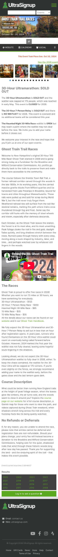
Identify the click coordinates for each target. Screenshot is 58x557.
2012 (5, 487)
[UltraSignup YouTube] (32, 533)
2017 (45, 480)
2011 (18, 487)
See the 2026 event (48, 62)
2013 (45, 484)
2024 (18, 477)
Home (8, 550)
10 (36, 80)
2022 (45, 477)
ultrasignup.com (19, 522)
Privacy (36, 553)
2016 (5, 484)
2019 (18, 480)
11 (39, 80)
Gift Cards (18, 550)
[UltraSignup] (19, 4)
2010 (31, 487)
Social (42, 47)
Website (9, 47)
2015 (18, 484)
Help (41, 550)
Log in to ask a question (27, 493)
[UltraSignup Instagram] (46, 533)
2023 (31, 477)
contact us (17, 518)
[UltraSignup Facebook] (39, 533)
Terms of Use (25, 553)
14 (47, 80)
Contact (49, 550)
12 (42, 80)
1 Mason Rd (8, 23)
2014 (31, 484)
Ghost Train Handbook (32, 321)
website (6, 321)
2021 (5, 480)
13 (45, 80)
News (27, 550)
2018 (31, 480)
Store (34, 550)
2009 (45, 487)
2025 (5, 477)
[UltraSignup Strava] (53, 533)
